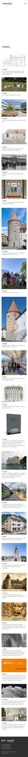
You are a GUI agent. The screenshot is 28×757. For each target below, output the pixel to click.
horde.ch (7, 753)
